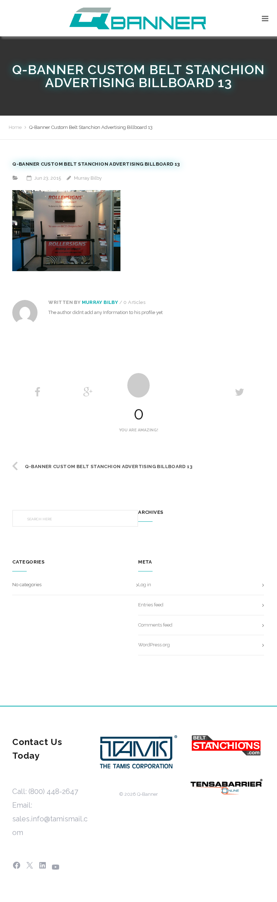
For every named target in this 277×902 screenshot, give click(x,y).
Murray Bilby (100, 302)
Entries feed (150, 604)
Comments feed (155, 625)
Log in (144, 584)
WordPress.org (154, 644)
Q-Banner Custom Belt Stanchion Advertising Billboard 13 (108, 466)
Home (15, 127)
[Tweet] (239, 392)
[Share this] (37, 392)
